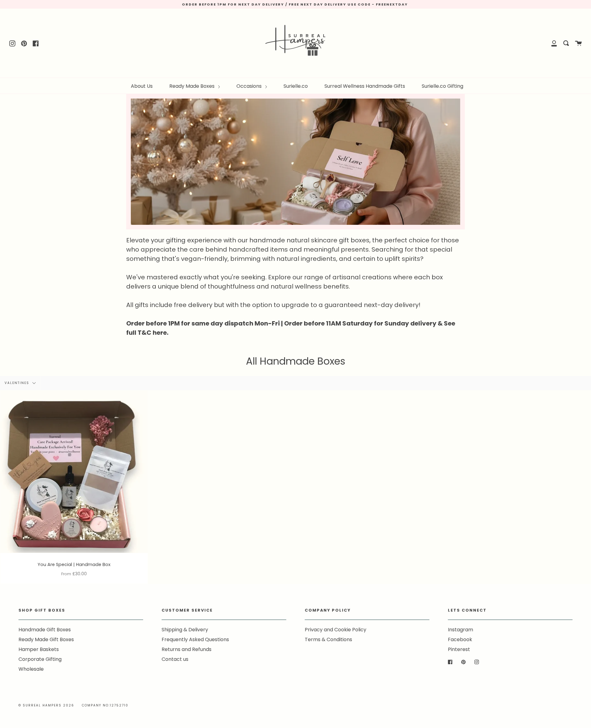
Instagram (460, 629)
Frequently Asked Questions (195, 639)
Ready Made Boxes (192, 86)
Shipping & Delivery (185, 629)
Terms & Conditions (328, 639)
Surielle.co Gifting (442, 86)
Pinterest (459, 649)
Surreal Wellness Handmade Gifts (364, 86)
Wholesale (31, 669)
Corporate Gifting (40, 659)
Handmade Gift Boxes (44, 629)
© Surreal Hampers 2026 (46, 705)
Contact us (175, 659)
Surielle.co (295, 86)
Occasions (249, 86)
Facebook (460, 639)
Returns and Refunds (186, 649)
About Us (142, 86)
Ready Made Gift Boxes (46, 639)
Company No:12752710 (105, 705)
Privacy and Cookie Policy (335, 629)
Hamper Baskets (38, 649)
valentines (18, 383)
